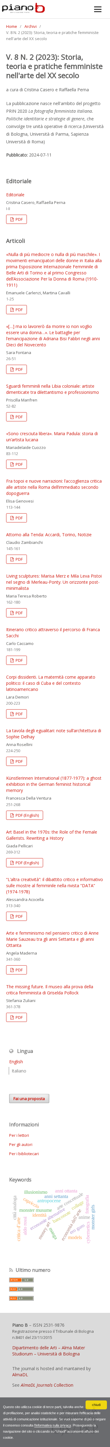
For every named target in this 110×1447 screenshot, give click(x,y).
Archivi (30, 26)
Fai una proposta (29, 1098)
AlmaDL (20, 1374)
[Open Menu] (98, 9)
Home (11, 26)
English (16, 1062)
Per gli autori (20, 1144)
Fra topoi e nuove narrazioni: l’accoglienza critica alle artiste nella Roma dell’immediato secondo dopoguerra (54, 487)
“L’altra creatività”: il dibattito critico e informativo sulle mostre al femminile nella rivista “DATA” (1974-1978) (54, 885)
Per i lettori (19, 1135)
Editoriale (15, 195)
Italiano (19, 1071)
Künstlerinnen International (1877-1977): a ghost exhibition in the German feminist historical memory (53, 784)
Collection (47, 1385)
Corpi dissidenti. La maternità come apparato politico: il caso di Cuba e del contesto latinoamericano (50, 683)
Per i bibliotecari (24, 1153)
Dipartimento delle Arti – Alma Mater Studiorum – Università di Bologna (48, 1351)
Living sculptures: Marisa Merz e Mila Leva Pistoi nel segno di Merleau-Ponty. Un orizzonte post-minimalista (54, 582)
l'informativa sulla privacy (52, 1425)
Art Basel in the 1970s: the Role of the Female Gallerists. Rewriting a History (51, 835)
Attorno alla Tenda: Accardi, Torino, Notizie (49, 534)
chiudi (96, 1405)
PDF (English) (27, 815)
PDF (19, 219)
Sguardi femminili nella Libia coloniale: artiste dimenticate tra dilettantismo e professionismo (52, 389)
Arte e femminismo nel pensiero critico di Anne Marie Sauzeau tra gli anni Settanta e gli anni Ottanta (52, 939)
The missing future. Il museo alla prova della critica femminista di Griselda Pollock (49, 990)
